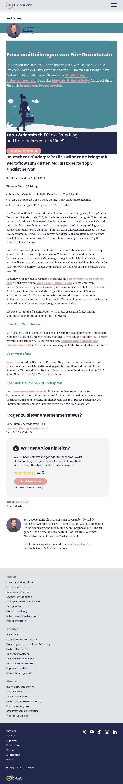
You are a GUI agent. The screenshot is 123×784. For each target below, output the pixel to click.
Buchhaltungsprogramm (20, 686)
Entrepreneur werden (18, 587)
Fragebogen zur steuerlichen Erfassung (28, 644)
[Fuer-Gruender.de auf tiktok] (99, 732)
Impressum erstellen (17, 668)
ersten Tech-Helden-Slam (54, 283)
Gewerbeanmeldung (17, 653)
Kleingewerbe (13, 606)
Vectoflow (13, 362)
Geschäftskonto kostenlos (21, 663)
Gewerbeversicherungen (20, 658)
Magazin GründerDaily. (71, 80)
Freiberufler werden (17, 649)
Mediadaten (13, 754)
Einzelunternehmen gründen (22, 639)
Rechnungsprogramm (18, 706)
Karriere (10, 735)
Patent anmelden (16, 620)
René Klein (28, 30)
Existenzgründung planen (20, 582)
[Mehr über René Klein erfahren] (13, 30)
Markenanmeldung (17, 611)
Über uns (11, 730)
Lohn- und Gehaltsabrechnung (23, 701)
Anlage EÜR (12, 634)
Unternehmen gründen (19, 673)
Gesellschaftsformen (18, 592)
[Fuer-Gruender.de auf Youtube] (92, 732)
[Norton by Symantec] (14, 778)
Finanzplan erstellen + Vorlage (23, 601)
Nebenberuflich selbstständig (22, 616)
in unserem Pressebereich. (41, 85)
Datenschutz (13, 745)
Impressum (12, 740)
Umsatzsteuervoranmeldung (22, 711)
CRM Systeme (14, 691)
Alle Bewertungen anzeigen (30, 487)
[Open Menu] (113, 5)
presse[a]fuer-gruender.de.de (27, 428)
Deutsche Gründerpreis (27, 391)
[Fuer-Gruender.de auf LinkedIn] (115, 732)
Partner (10, 750)
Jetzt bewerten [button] (30, 481)
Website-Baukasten (17, 715)
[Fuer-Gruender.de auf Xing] (84, 732)
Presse (10, 759)
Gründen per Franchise (19, 596)
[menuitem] (61, 582)
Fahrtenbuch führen (17, 696)
